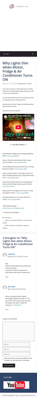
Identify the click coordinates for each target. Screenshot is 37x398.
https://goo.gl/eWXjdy (23, 193)
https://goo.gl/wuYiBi (8, 186)
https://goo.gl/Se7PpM (19, 162)
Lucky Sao (11, 254)
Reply (6, 277)
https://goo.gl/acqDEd (21, 169)
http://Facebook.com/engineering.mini (13, 208)
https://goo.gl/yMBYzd (13, 156)
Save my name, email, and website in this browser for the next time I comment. (18, 359)
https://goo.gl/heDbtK (14, 199)
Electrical (8, 218)
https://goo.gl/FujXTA (13, 177)
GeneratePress (30, 395)
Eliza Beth (11, 287)
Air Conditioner (16, 305)
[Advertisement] (18, 32)
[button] (33, 54)
